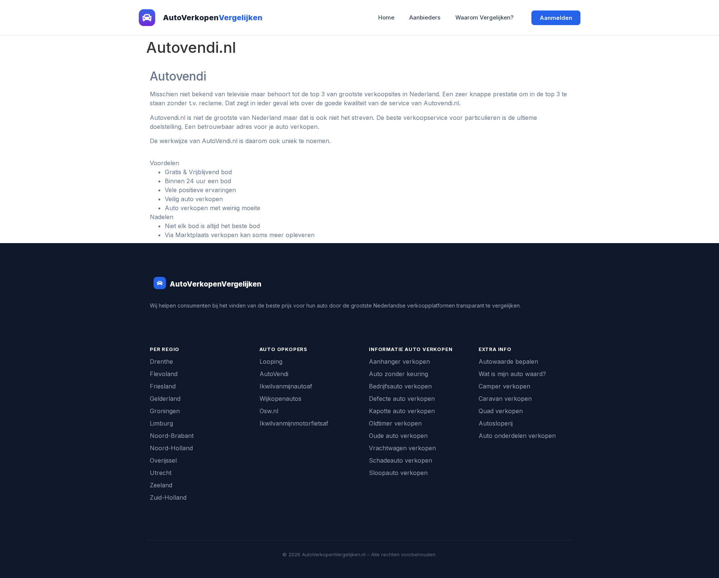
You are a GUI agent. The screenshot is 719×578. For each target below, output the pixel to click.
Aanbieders (424, 17)
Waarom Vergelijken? (484, 17)
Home (386, 17)
